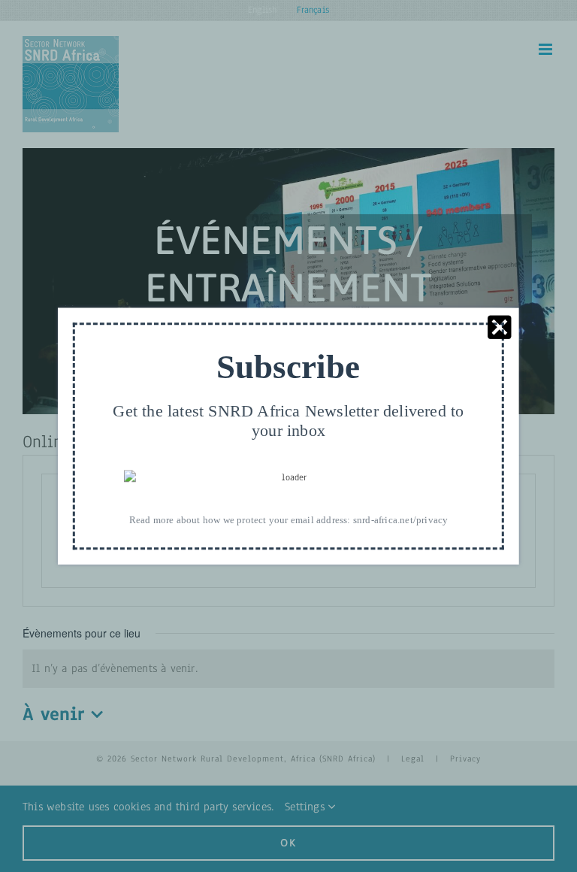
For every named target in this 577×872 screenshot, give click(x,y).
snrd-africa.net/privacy (401, 519)
